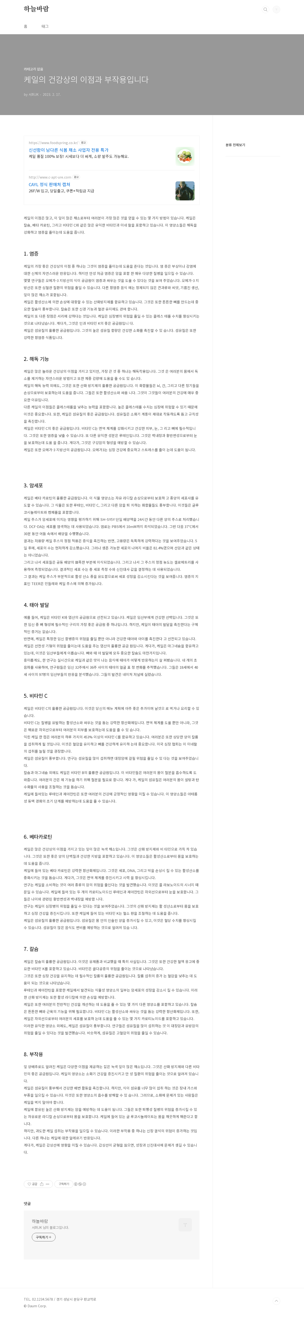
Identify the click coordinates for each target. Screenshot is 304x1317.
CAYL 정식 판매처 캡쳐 (49, 184)
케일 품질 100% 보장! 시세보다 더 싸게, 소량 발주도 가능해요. (79, 156)
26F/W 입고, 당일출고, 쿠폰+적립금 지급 (61, 190)
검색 (265, 9)
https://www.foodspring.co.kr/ (53, 143)
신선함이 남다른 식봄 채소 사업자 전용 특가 (69, 150)
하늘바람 (36, 9)
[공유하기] (42, 1184)
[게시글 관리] (48, 1184)
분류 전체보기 (235, 144)
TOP (276, 1301)
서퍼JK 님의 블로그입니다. (50, 1227)
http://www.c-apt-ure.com (50, 177)
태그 (45, 26)
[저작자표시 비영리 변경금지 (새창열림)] (79, 1184)
